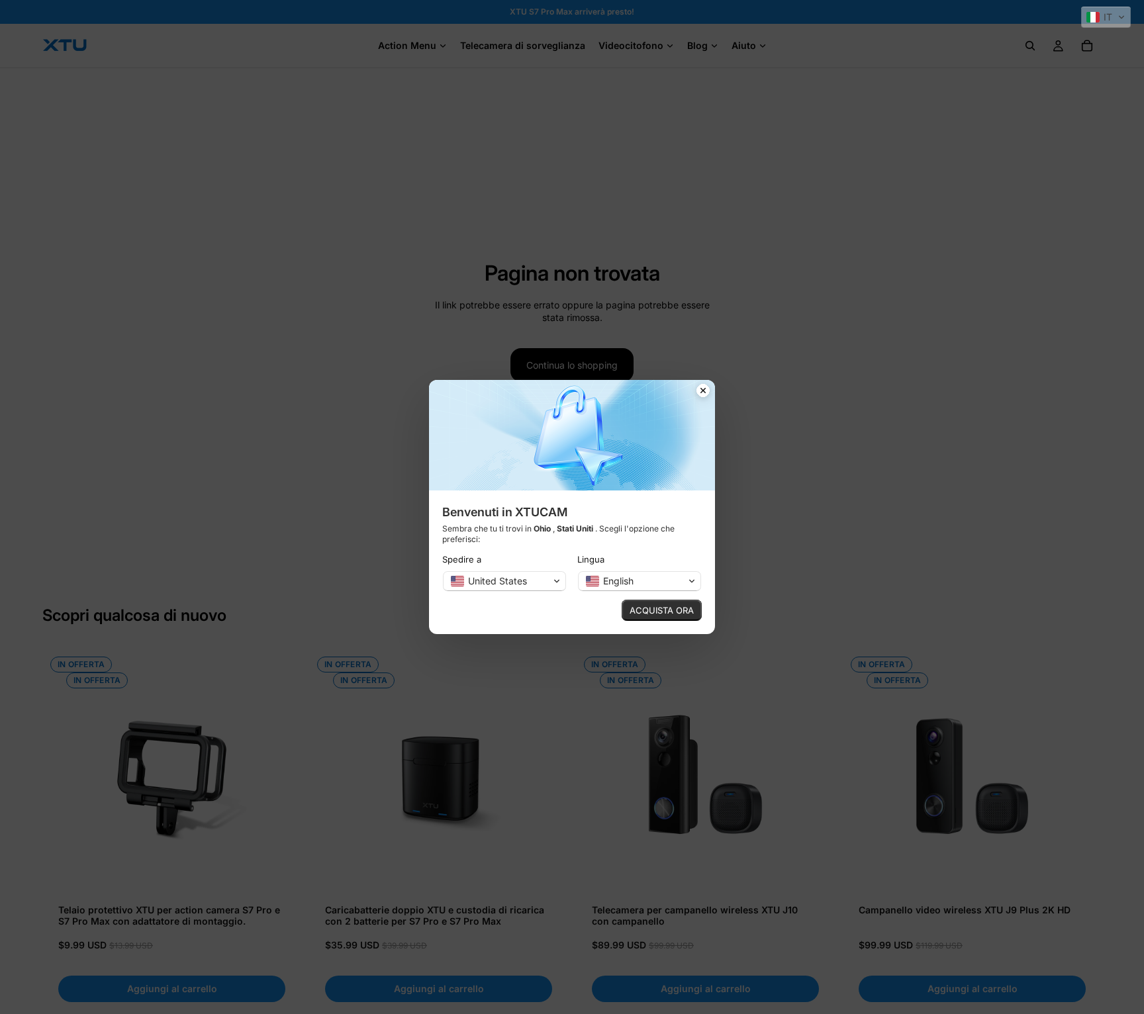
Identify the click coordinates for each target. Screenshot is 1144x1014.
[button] (1106, 17)
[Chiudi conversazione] (703, 392)
